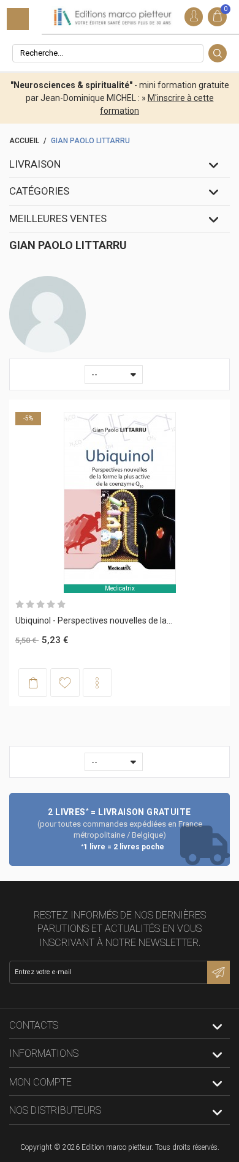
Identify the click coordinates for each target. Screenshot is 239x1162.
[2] (30, 604)
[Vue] (97, 682)
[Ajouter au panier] (32, 682)
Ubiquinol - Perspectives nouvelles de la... (93, 620)
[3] (40, 604)
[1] (19, 604)
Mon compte (40, 1082)
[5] (61, 604)
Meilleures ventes (58, 218)
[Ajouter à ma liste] (64, 682)
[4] (51, 604)
